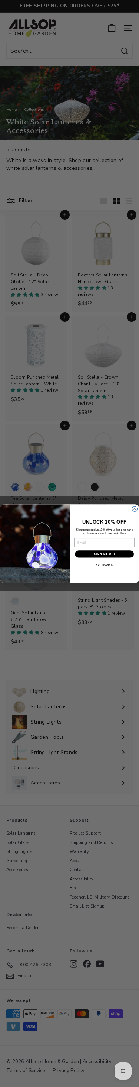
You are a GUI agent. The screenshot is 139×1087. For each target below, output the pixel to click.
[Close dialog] (134, 508)
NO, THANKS (104, 564)
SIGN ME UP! (104, 553)
